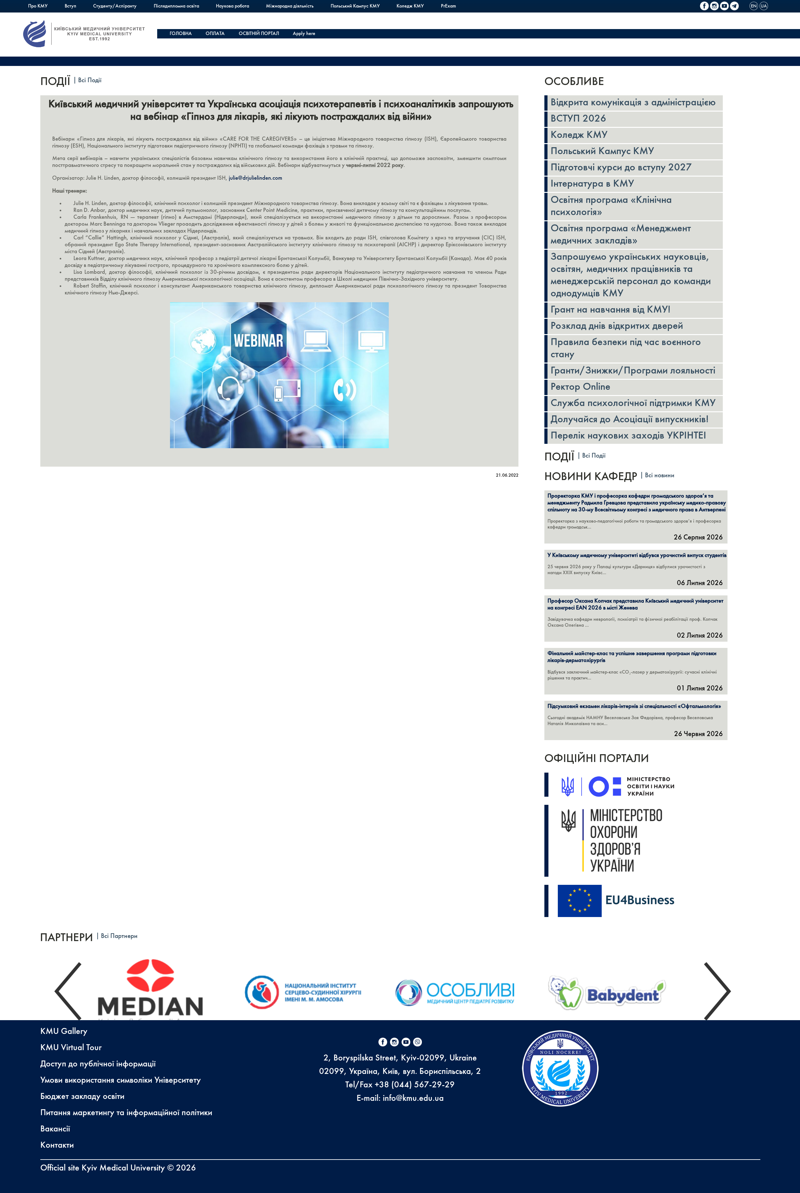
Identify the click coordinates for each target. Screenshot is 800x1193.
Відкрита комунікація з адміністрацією (633, 103)
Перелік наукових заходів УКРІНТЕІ (628, 436)
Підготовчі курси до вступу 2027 (621, 168)
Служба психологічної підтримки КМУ (633, 404)
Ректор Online (580, 387)
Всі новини (659, 475)
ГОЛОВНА (181, 33)
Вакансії (55, 1129)
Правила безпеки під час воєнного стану (626, 349)
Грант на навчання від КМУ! (610, 310)
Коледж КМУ (410, 6)
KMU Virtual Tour (71, 1048)
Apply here (304, 33)
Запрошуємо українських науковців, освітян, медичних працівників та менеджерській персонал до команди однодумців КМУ (631, 275)
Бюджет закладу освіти (82, 1096)
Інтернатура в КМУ (592, 184)
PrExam (448, 6)
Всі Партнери (119, 936)
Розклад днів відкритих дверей (617, 326)
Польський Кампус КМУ (355, 6)
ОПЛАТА (215, 33)
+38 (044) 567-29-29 (415, 1085)
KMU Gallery (64, 1031)
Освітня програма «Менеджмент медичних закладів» (621, 235)
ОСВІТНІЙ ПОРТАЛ (259, 33)
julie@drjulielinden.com (255, 178)
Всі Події (90, 80)
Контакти (57, 1145)
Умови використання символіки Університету (120, 1080)
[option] (163, 991)
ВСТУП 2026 (578, 119)
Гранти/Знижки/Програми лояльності (633, 371)
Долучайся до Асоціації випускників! (629, 420)
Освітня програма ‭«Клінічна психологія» (611, 206)
